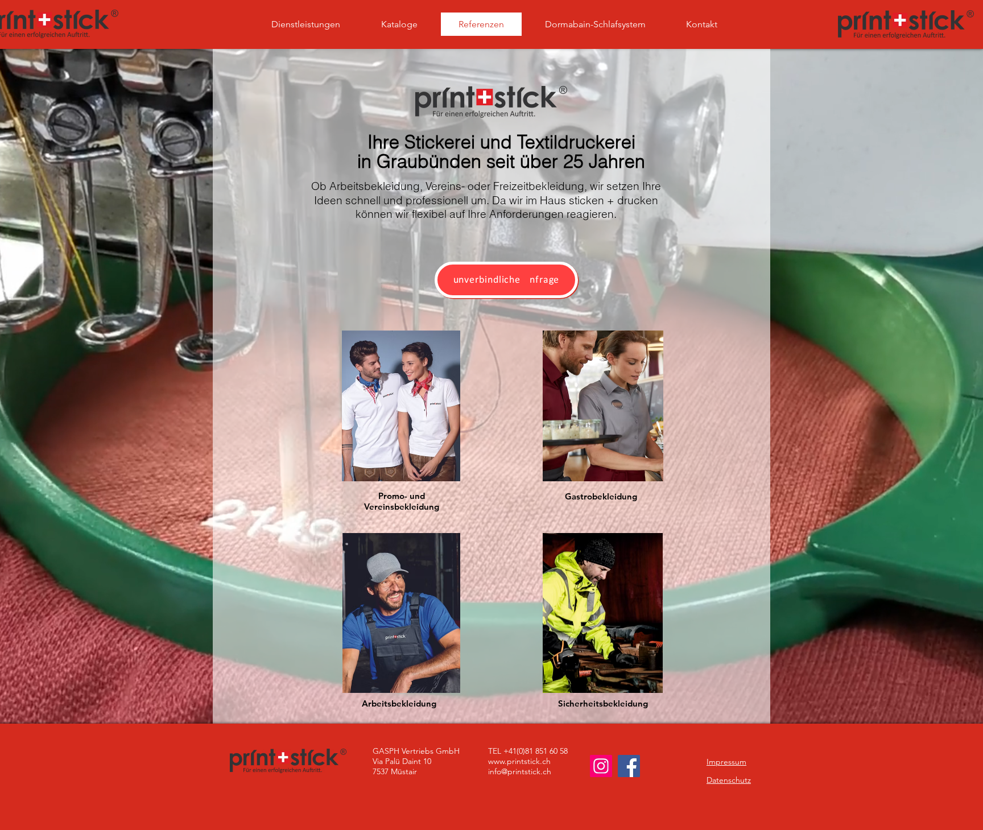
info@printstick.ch (519, 771)
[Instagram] (601, 766)
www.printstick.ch (519, 761)
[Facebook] (629, 766)
